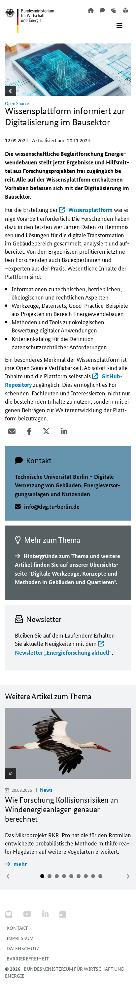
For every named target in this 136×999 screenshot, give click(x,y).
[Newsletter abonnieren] (11, 914)
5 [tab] (71, 876)
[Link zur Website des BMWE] (29, 17)
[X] (46, 431)
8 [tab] (93, 876)
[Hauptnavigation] (119, 25)
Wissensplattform (90, 210)
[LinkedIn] (64, 431)
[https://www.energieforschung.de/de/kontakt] (102, 10)
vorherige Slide (8, 876)
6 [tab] (79, 876)
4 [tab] (64, 876)
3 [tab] (57, 876)
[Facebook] (29, 431)
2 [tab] (49, 876)
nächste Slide (127, 876)
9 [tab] (100, 876)
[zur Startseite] (91, 10)
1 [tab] (42, 876)
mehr (20, 864)
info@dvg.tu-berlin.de (52, 506)
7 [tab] (86, 876)
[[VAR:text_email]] (12, 431)
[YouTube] (27, 914)
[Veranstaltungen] (62, 914)
